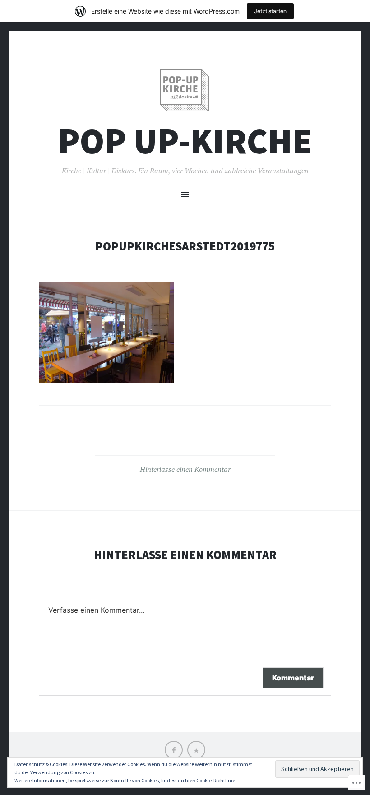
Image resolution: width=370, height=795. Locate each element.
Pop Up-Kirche (185, 141)
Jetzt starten (270, 11)
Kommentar (293, 677)
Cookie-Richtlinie (215, 780)
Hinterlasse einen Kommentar (185, 469)
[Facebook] (174, 750)
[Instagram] (196, 750)
